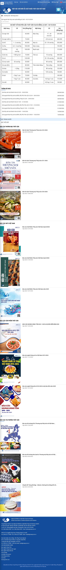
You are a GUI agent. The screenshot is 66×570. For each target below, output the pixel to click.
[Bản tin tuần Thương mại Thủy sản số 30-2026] (10, 205)
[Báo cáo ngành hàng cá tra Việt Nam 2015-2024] (10, 369)
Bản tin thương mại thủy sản (9, 126)
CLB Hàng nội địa (8, 3)
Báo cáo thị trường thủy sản (9, 420)
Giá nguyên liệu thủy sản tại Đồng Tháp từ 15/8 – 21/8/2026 (18, 108)
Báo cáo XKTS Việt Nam (7, 223)
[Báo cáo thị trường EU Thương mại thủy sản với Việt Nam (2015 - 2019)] (10, 437)
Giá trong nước (6, 119)
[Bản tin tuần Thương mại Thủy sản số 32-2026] (10, 143)
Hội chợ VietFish (24, 2)
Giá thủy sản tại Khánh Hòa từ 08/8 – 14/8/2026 (15, 111)
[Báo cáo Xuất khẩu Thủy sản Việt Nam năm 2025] (10, 302)
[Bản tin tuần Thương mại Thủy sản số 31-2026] (10, 174)
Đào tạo (16, 2)
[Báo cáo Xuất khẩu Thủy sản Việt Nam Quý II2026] (10, 241)
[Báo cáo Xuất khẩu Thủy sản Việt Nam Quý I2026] (10, 272)
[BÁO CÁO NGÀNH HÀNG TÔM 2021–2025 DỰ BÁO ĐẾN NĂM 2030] (10, 338)
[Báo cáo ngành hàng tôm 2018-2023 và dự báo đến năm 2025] (10, 401)
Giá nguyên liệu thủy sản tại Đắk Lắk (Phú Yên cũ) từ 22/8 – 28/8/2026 (21, 95)
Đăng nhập (55, 2)
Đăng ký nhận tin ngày (44, 2)
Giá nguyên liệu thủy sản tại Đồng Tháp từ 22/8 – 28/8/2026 (18, 98)
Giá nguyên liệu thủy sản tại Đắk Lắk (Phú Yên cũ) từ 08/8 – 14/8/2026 (21, 114)
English (64, 2)
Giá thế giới (5, 122)
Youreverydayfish (8, 2)
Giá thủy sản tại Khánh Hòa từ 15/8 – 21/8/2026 (15, 102)
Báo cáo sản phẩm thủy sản (9, 321)
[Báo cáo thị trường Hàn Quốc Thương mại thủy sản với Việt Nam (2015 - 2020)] (10, 468)
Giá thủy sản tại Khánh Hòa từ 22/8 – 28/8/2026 (15, 92)
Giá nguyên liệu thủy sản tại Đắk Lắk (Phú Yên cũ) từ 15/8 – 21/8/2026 (21, 105)
